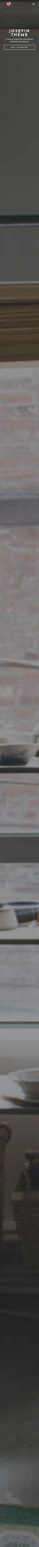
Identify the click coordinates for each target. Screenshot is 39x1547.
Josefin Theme (19, 33)
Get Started (19, 47)
